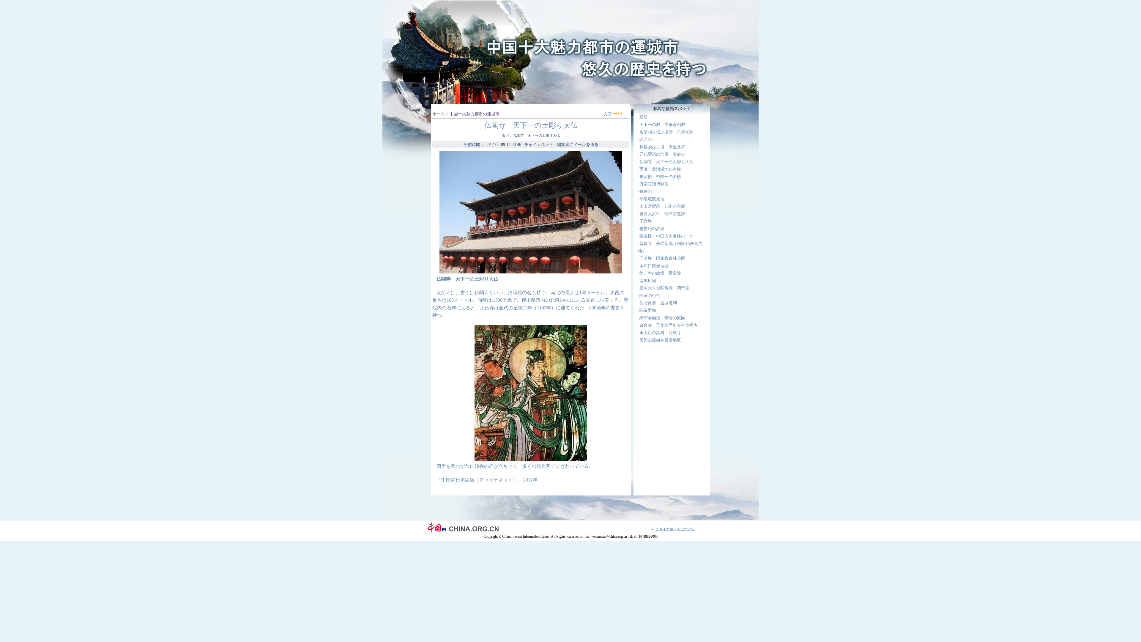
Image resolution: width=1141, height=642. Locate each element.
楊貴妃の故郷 (651, 228)
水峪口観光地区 (654, 266)
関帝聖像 (647, 310)
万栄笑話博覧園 (654, 184)
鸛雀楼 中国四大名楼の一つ (666, 236)
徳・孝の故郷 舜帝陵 (660, 273)
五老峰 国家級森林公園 (662, 258)
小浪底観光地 (651, 199)
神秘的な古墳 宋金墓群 (662, 147)
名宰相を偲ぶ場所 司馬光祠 (666, 132)
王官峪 (645, 221)
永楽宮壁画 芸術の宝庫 (662, 206)
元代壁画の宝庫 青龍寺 (662, 154)
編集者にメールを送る (577, 144)
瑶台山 (645, 139)
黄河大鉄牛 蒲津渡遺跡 (662, 214)
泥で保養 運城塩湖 (658, 303)
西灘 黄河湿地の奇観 (660, 169)
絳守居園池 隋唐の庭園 (662, 318)
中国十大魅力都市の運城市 (474, 114)
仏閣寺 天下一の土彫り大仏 (666, 162)
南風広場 (647, 280)
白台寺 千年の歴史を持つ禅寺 (668, 325)
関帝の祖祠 (649, 295)
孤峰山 (645, 191)
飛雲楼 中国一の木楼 (660, 176)
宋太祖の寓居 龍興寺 (660, 333)
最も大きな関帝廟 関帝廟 (664, 288)
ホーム (438, 114)
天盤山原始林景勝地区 (660, 340)
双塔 (643, 117)
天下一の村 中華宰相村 (662, 124)
